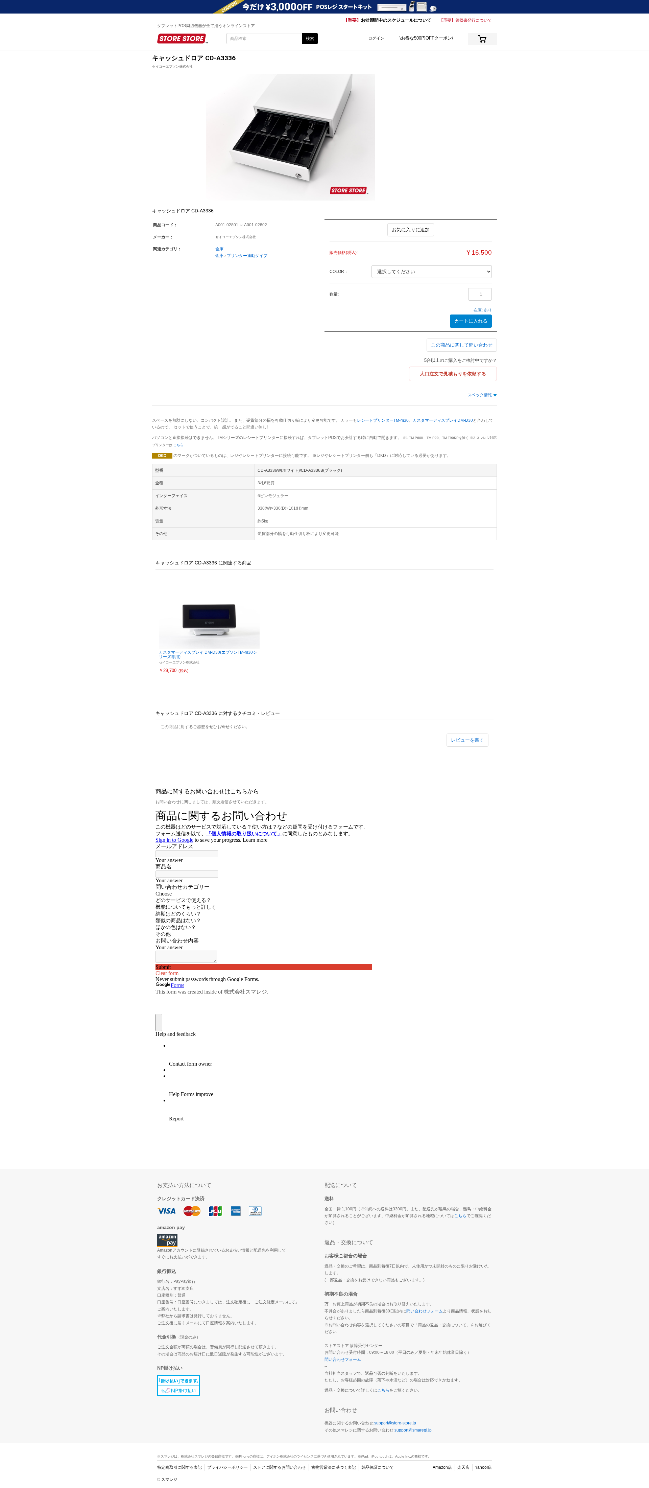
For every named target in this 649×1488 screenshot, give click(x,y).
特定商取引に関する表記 (179, 1467)
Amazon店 (442, 1467)
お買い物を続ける (312, 750)
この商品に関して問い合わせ (461, 345)
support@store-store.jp (395, 1423)
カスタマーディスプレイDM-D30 (443, 420)
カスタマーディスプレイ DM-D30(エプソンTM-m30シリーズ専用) (208, 654)
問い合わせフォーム (424, 1311)
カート (482, 39)
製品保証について (377, 1467)
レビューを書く (467, 740)
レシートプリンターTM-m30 (383, 420)
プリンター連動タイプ (247, 255)
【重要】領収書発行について (465, 20)
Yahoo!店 (483, 1467)
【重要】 (387, 20)
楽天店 (463, 1467)
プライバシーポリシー (227, 1467)
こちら (178, 445)
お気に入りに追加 (411, 229)
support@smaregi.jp (413, 1430)
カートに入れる (470, 321)
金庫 (219, 249)
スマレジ (169, 1479)
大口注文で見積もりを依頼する (453, 373)
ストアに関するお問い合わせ (279, 1467)
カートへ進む (341, 750)
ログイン (376, 38)
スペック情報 (479, 395)
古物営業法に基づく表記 (333, 1467)
